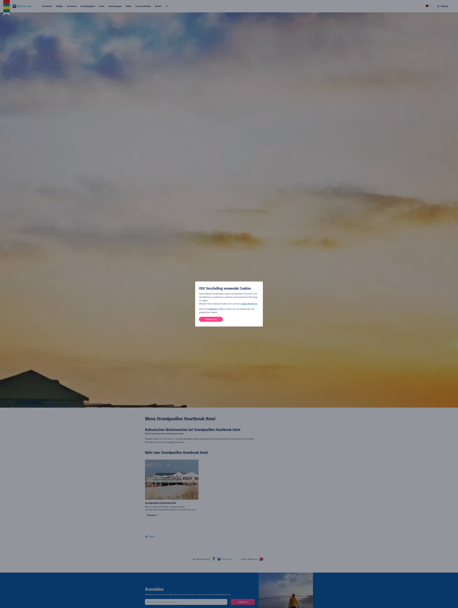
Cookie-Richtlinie (249, 303)
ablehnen (213, 309)
